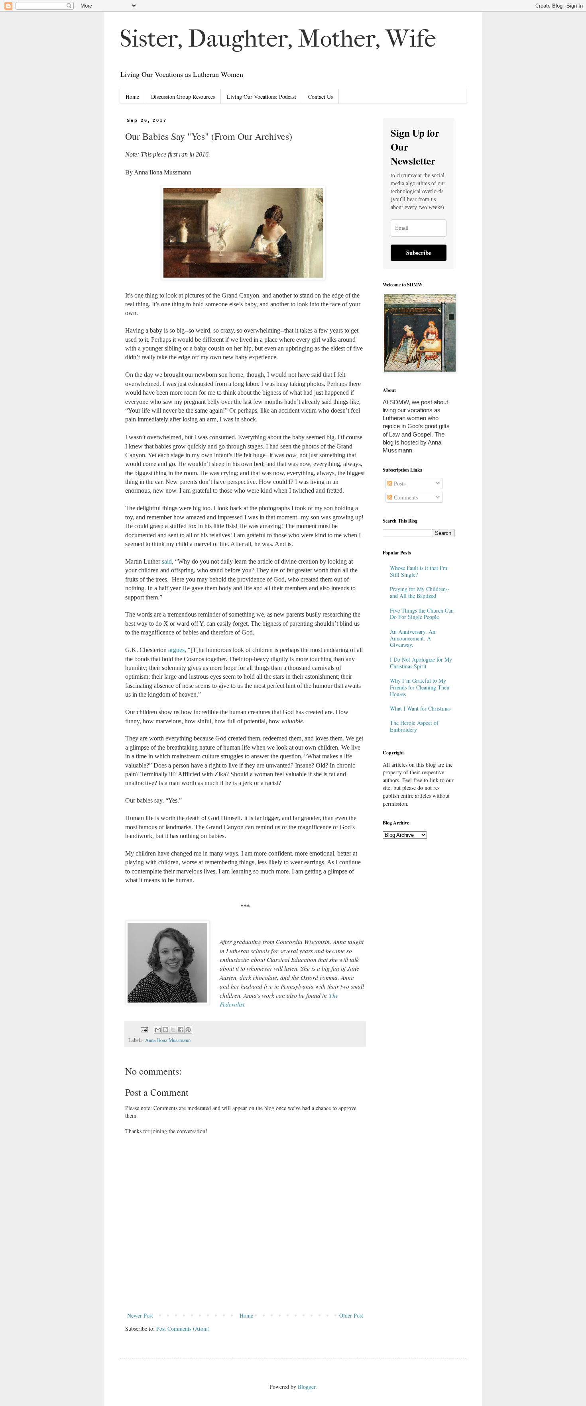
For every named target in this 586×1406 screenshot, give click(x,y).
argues (176, 649)
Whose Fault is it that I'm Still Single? (418, 571)
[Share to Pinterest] (188, 1030)
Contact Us (320, 96)
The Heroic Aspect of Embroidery (414, 726)
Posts (398, 483)
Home (132, 96)
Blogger (306, 1386)
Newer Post (140, 1315)
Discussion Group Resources (183, 96)
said (167, 561)
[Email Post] (143, 1029)
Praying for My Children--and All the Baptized (420, 592)
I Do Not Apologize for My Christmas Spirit (421, 663)
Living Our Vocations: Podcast (261, 96)
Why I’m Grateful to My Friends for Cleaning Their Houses (420, 687)
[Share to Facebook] (181, 1030)
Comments (405, 497)
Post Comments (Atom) (183, 1328)
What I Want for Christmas (420, 708)
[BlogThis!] (165, 1030)
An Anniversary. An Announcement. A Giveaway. (412, 638)
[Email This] (158, 1030)
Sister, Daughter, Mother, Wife (278, 39)
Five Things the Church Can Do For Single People (422, 614)
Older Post (351, 1315)
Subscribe (418, 252)
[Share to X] (173, 1030)
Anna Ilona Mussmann (168, 1040)
